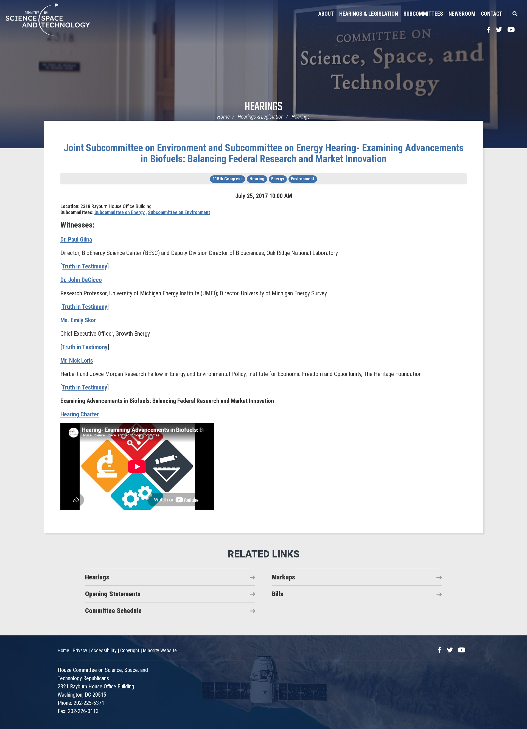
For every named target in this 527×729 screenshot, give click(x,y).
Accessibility (104, 650)
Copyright (129, 650)
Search (515, 13)
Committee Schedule (113, 611)
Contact (491, 13)
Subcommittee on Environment (179, 212)
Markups (283, 577)
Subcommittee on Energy (119, 212)
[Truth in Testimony (84, 347)
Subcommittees (423, 13)
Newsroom (461, 13)
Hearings (263, 107)
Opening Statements (113, 594)
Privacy (80, 650)
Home (223, 116)
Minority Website (160, 650)
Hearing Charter (79, 414)
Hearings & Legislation (368, 13)
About (326, 13)
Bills (277, 594)
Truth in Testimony (84, 266)
